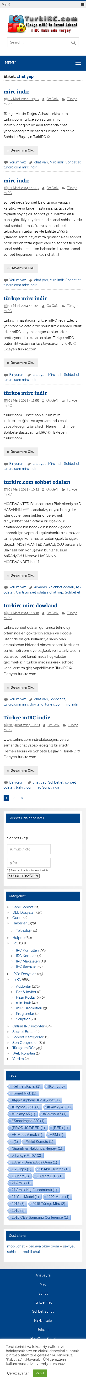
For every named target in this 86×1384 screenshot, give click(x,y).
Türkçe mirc (43, 1302)
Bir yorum (16, 375)
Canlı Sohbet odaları (32, 592)
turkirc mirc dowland (30, 605)
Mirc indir (57, 162)
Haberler (19, 923)
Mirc (43, 1284)
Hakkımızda (43, 1320)
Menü (6, 4)
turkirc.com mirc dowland (23, 704)
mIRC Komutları (29, 1008)
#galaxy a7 (54, 1114)
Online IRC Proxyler (28, 1026)
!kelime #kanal (26, 1086)
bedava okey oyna (44, 1246)
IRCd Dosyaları (24, 974)
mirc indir (16, 91)
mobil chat (16, 1246)
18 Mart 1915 (50, 1176)
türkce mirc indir (25, 392)
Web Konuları (23, 1053)
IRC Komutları (27, 950)
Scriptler (23, 1019)
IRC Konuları (26, 956)
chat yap (41, 162)
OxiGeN (53, 99)
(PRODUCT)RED (28, 1128)
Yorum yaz (17, 162)
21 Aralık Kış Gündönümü (34, 1190)
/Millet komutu (39, 1141)
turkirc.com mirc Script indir (37, 787)
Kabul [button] (40, 1373)
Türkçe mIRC (22, 1048)
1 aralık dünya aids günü (34, 1162)
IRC (15, 943)
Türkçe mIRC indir (27, 717)
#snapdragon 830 (28, 1121)
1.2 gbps (21, 1169)
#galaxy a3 (59, 1107)
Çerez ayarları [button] (18, 1373)
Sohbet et (73, 162)
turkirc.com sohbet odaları (37, 481)
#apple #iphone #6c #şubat (36, 1100)
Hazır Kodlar (26, 997)
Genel (17, 918)
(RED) (60, 1128)
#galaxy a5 (23, 1114)
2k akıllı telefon (54, 1169)
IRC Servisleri (27, 966)
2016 (18, 1210)
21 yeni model (25, 1197)
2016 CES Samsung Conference (40, 1217)
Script (43, 1293)
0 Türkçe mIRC (26, 1155)
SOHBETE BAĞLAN (23, 876)
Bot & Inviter (26, 992)
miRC (16, 979)
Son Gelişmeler (25, 1042)
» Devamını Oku (20, 150)
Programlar (25, 1013)
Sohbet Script (43, 1311)
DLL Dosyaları (23, 912)
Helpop (18, 938)
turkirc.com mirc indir (20, 167)
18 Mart (20, 1176)
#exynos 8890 (25, 1107)
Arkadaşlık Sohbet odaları (54, 587)
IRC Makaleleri (28, 961)
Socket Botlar (23, 1032)
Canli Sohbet (22, 907)
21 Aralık (21, 1183)
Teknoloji (23, 930)
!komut (56, 1086)
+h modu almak (27, 1135)
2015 (18, 1204)
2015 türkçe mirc (48, 1204)
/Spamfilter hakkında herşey (37, 1148)
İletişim (43, 1329)
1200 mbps (58, 1197)
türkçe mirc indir (25, 298)
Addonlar (23, 986)
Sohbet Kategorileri (28, 1037)
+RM (56, 1135)
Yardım (18, 1059)
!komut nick (24, 1093)
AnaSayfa (43, 1275)
